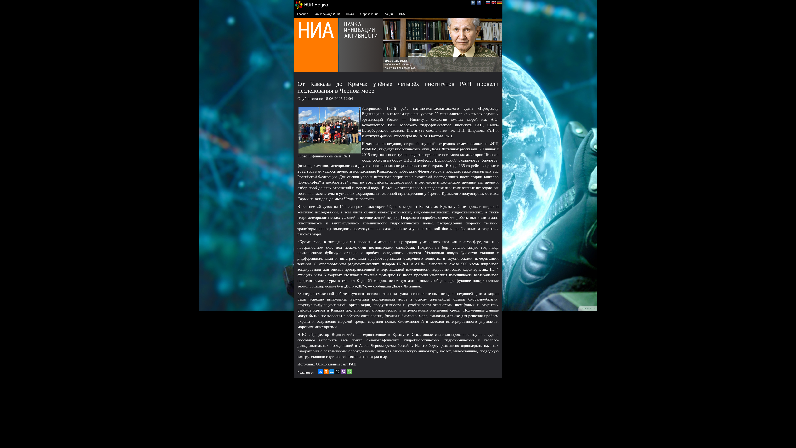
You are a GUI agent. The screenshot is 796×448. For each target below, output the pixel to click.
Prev (388, 45)
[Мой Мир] (331, 371)
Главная (302, 14)
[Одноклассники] (326, 371)
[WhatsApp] (349, 371)
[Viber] (343, 371)
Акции (389, 14)
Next (496, 45)
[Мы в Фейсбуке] (479, 2)
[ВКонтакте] (320, 371)
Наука (350, 14)
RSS (402, 14)
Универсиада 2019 (327, 14)
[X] (337, 371)
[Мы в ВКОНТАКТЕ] (473, 2)
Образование (369, 14)
